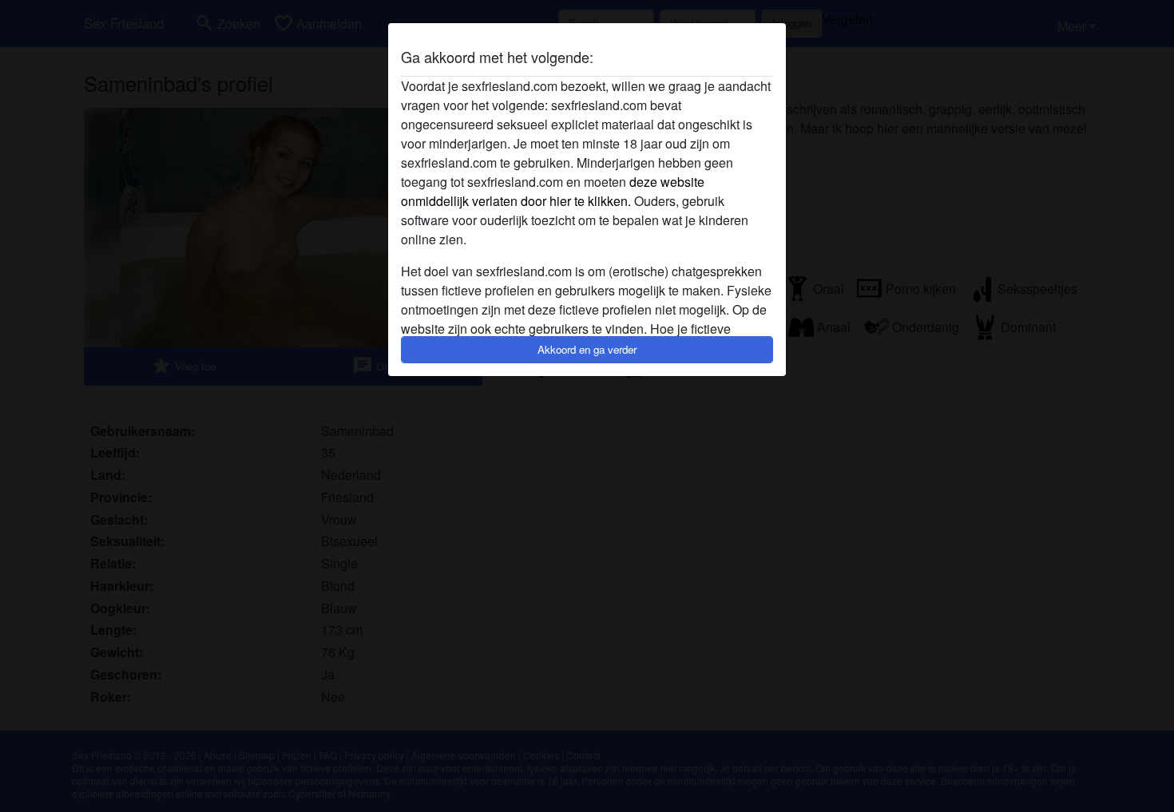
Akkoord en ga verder (587, 349)
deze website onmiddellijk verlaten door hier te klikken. (552, 191)
